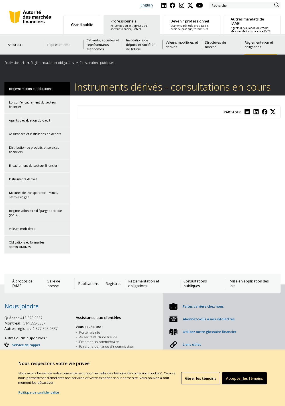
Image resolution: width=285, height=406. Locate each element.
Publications (88, 283)
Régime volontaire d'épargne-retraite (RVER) (35, 213)
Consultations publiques (96, 63)
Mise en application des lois (249, 283)
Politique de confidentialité (38, 392)
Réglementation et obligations (52, 63)
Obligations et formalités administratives (27, 244)
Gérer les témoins (200, 378)
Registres (113, 283)
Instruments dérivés (23, 179)
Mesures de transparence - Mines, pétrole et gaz (33, 195)
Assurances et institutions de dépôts (35, 134)
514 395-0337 (24, 323)
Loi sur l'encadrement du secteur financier (32, 104)
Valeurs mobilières (22, 229)
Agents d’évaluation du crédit (29, 120)
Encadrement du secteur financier (33, 165)
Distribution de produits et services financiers (34, 149)
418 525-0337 (23, 317)
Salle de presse (53, 283)
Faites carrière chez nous (203, 306)
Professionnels (14, 63)
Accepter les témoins (244, 378)
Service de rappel (26, 345)
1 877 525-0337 (31, 328)
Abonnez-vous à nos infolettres (209, 319)
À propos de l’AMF (22, 283)
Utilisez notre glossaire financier (209, 331)
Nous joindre (21, 306)
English (146, 5)
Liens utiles (192, 344)
